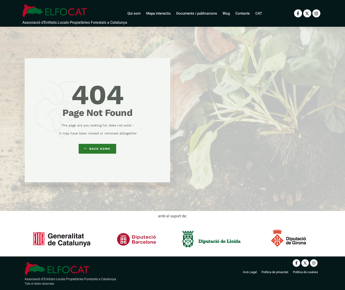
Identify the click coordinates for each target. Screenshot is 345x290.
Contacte (242, 13)
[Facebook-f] (298, 13)
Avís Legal (250, 272)
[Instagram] (316, 13)
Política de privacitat (274, 272)
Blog (226, 13)
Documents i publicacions (196, 13)
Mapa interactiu (158, 13)
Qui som (134, 13)
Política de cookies (305, 272)
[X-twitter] (307, 13)
